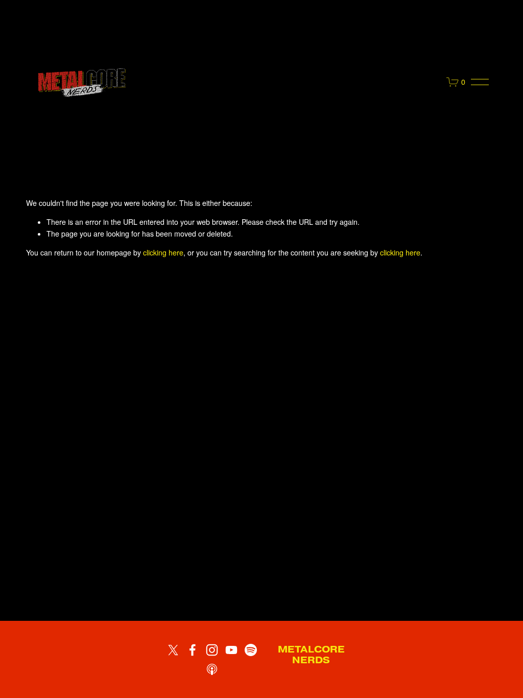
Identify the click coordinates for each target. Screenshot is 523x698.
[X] (173, 650)
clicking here (163, 252)
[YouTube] (231, 650)
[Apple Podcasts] (212, 669)
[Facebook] (192, 650)
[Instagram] (212, 650)
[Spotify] (251, 650)
